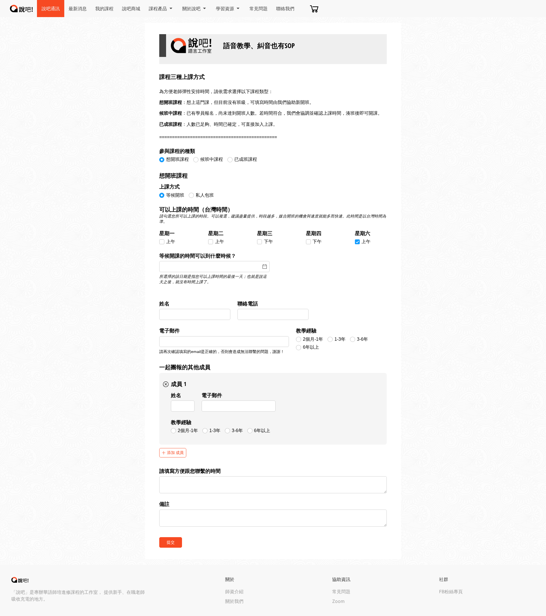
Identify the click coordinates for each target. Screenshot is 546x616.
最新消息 (78, 8)
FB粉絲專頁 (451, 591)
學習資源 (225, 8)
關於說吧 (191, 8)
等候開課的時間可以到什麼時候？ (197, 255)
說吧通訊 (51, 8)
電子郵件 (169, 330)
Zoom (338, 601)
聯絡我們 (285, 8)
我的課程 (104, 8)
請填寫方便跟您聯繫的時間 (190, 470)
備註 (164, 503)
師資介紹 (234, 591)
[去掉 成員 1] (166, 384)
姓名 (164, 303)
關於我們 (234, 601)
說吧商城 (131, 8)
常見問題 (258, 8)
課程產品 (158, 8)
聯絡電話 (247, 303)
